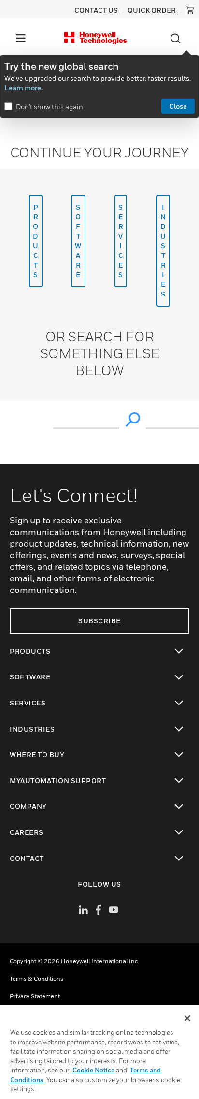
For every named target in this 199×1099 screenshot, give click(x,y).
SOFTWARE (78, 241)
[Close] (187, 1018)
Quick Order (152, 10)
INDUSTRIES (163, 250)
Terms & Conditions (36, 978)
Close (178, 106)
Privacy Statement (35, 996)
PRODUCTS (36, 241)
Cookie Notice (93, 1070)
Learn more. (23, 88)
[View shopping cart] (189, 9)
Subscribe (99, 621)
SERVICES (121, 241)
